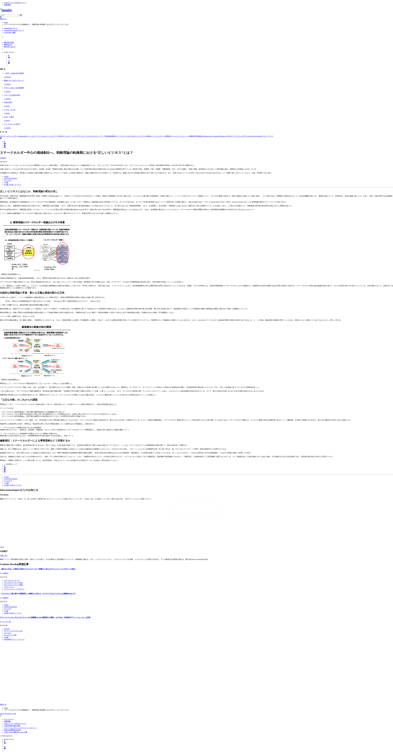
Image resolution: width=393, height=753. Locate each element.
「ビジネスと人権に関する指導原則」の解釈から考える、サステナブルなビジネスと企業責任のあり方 (37, 593)
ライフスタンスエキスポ (124, 136)
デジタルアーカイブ (12, 580)
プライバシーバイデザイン (14, 589)
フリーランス (38, 136)
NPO (60, 136)
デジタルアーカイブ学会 (13, 583)
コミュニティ (12, 136)
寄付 (195, 136)
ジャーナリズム (140, 136)
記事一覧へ (4, 555)
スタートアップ (99, 136)
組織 (199, 136)
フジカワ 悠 (6, 622)
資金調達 (111, 136)
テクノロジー (82, 136)
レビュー (47, 136)
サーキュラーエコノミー (179, 136)
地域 (148, 136)
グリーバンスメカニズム (13, 631)
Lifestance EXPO (224, 136)
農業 (191, 136)
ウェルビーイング (70, 136)
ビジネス (7, 180)
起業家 (167, 136)
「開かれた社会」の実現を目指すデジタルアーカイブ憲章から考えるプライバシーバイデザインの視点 (37, 569)
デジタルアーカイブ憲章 (13, 585)
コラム (90, 136)
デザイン (3, 136)
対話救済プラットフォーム (14, 639)
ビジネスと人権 (10, 635)
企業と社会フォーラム (12, 185)
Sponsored (22, 136)
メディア (54, 136)
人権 (6, 182)
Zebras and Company (211, 136)
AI (202, 136)
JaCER (7, 629)
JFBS (6, 176)
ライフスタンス (237, 136)
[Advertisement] (37, 532)
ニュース (29, 136)
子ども (246, 136)
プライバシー (9, 587)
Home (6, 22)
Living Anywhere (255, 136)
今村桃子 (5, 573)
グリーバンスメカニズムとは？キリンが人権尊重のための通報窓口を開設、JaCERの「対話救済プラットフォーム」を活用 (45, 617)
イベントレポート (157, 136)
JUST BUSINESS (10, 178)
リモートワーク (267, 136)
